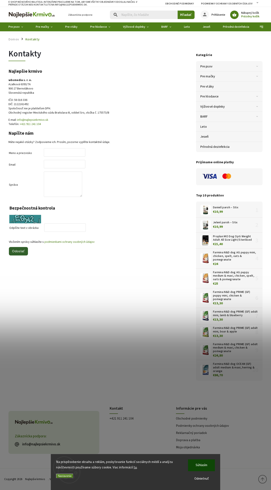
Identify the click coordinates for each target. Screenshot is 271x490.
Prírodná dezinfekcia (215, 146)
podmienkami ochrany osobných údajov (69, 242)
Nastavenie (65, 476)
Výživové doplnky (212, 106)
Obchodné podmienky (179, 3)
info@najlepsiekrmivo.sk (32, 120)
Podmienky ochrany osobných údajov (227, 3)
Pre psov (206, 66)
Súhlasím (201, 465)
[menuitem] (18, 26)
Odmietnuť (201, 478)
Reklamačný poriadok (191, 433)
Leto (203, 126)
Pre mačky (207, 76)
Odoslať (18, 251)
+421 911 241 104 (30, 124)
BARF (203, 116)
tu (135, 467)
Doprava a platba (188, 440)
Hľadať (186, 14)
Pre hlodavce (209, 96)
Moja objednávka (188, 447)
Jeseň (204, 136)
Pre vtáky (207, 86)
